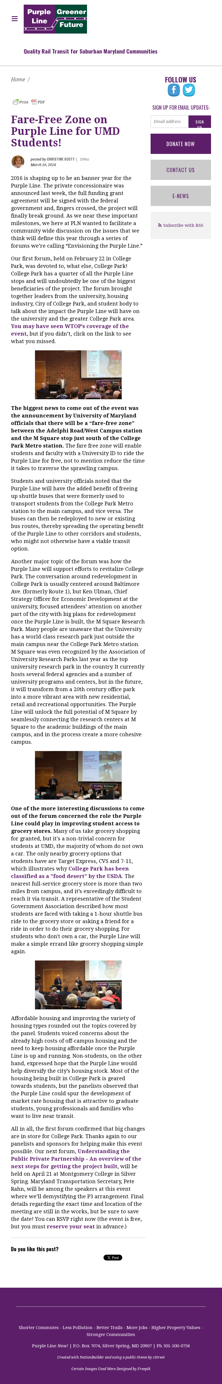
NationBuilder (92, 1357)
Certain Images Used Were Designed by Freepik (110, 1369)
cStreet (159, 1357)
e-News (181, 196)
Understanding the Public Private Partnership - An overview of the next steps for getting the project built (76, 1158)
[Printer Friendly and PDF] (29, 102)
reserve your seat (71, 1226)
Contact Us (180, 170)
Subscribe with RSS (183, 225)
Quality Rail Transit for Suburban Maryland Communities (91, 51)
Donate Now (180, 144)
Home (18, 79)
